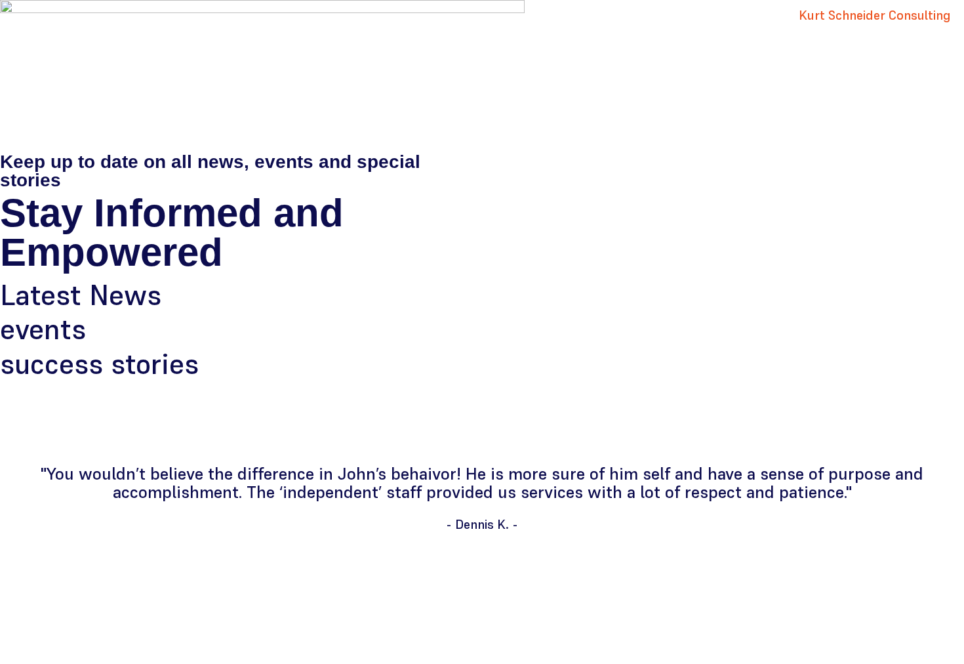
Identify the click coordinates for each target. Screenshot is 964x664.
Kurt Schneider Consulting (875, 15)
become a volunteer (746, 420)
